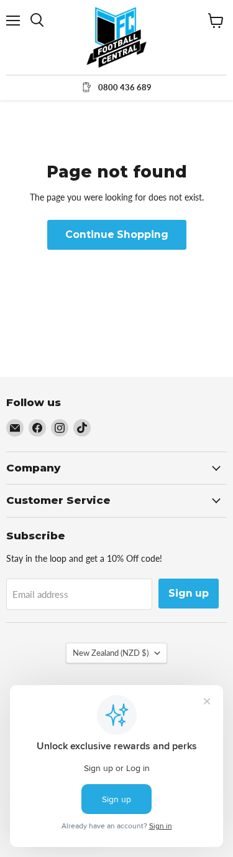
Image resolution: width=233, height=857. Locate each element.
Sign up (188, 593)
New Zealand (110, 653)
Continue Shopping (116, 234)
